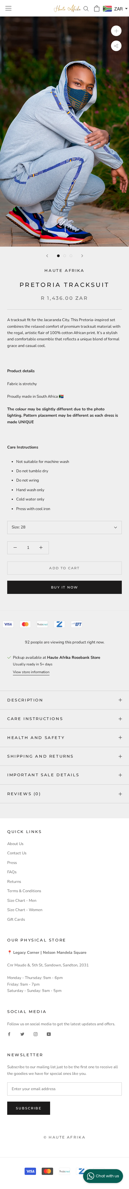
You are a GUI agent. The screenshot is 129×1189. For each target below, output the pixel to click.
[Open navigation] (8, 8)
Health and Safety (35, 737)
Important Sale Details (43, 774)
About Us (15, 844)
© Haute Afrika (65, 1137)
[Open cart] (96, 8)
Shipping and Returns (40, 756)
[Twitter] (22, 1034)
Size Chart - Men (21, 900)
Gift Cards (16, 919)
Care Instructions (35, 718)
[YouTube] (49, 1034)
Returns (14, 881)
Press (12, 862)
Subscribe (28, 1108)
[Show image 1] (58, 255)
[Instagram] (36, 1034)
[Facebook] (9, 1034)
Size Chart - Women (24, 910)
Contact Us (16, 853)
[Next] (82, 255)
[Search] (86, 8)
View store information (31, 672)
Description (25, 700)
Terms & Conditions (24, 891)
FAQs (11, 872)
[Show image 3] (71, 255)
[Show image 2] (64, 255)
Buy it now (64, 587)
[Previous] (47, 255)
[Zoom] (116, 31)
